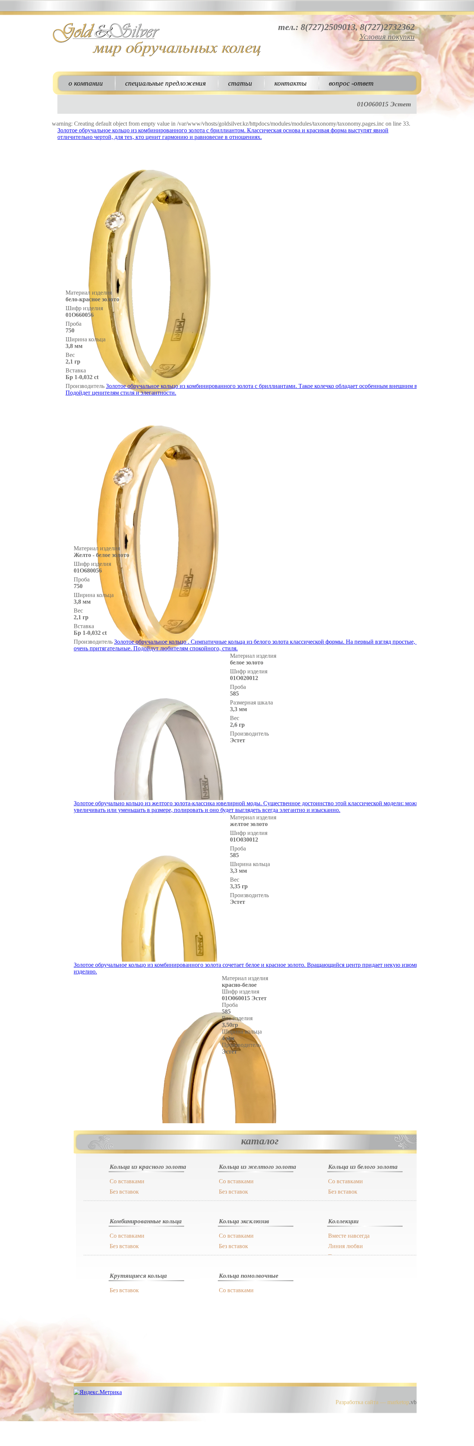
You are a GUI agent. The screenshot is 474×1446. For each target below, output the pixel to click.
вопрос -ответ (351, 83)
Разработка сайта (357, 1402)
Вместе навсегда (349, 1236)
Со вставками (127, 1181)
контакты (290, 83)
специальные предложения (165, 83)
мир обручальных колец (157, 40)
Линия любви (345, 1246)
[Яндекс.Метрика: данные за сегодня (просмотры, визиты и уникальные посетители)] (98, 1392)
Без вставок (124, 1191)
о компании (86, 83)
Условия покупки (387, 36)
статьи (240, 83)
